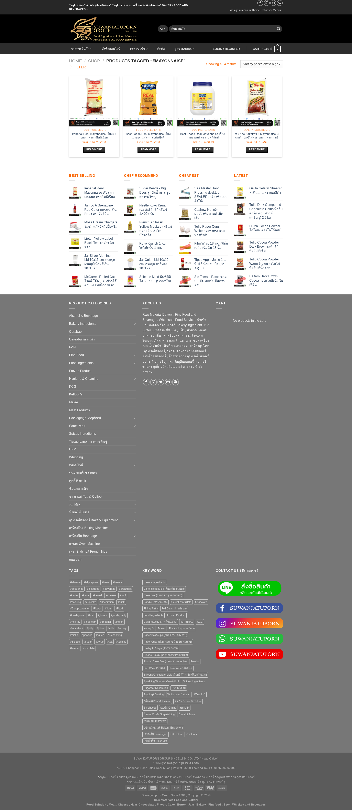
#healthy (75, 621)
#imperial (105, 621)
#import (119, 621)
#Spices (75, 641)
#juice (100, 628)
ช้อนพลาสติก (78, 488)
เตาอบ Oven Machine (84, 543)
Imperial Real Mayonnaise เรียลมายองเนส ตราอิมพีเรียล (94, 135)
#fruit (91, 615)
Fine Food (76, 355)
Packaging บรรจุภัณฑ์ (85, 418)
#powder (87, 635)
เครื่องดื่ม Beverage (83, 536)
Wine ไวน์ (76, 465)
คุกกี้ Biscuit (77, 481)
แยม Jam (75, 559)
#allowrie (75, 582)
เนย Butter (176, 734)
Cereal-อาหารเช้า (82, 339)
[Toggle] (134, 323)
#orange (122, 628)
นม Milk (74, 504)
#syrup (99, 641)
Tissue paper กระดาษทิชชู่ (88, 441)
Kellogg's (75, 394)
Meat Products (79, 410)
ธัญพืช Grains (168, 707)
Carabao (75, 331)
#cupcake (90, 602)
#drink (121, 602)
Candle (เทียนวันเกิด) (155, 602)
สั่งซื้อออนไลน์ (111, 48)
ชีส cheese (150, 707)
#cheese (111, 595)
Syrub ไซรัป (179, 687)
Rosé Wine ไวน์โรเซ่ (180, 668)
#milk (111, 628)
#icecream (90, 621)
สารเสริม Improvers (155, 720)
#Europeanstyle (79, 608)
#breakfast (125, 588)
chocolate (89, 648)
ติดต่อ (161, 48)
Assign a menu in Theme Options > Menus (255, 10)
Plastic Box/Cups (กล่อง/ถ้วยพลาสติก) (166, 654)
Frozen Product (80, 371)
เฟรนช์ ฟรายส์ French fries (88, 551)
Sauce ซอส (77, 426)
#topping (121, 641)
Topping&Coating (154, 694)
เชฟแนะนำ (137, 48)
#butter (74, 595)
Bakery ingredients (82, 323)
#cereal (97, 595)
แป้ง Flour (191, 734)
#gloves (102, 615)
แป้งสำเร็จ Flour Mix (155, 740)
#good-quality (118, 615)
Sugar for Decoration (156, 687)
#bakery (117, 582)
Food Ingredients (81, 363)
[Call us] (280, 3)
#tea (109, 641)
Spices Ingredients (82, 433)
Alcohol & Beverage (83, 315)
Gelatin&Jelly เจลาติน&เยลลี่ (160, 621)
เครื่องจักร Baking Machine (88, 528)
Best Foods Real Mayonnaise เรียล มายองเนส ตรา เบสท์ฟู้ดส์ (148, 135)
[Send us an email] (273, 3)
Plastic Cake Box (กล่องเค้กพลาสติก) (165, 661)
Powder (194, 661)
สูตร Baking (183, 48)
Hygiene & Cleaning (83, 378)
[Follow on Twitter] (160, 382)
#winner (74, 648)
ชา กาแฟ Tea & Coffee (85, 496)
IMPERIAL (186, 621)
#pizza (74, 635)
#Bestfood (93, 588)
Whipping (76, 457)
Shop (94, 60)
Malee (73, 402)
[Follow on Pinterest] (175, 382)
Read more (94, 149)
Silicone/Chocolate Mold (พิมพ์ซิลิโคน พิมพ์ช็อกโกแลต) (175, 674)
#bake (105, 582)
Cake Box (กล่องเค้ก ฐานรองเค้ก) (163, 595)
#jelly (90, 628)
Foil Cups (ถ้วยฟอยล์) (174, 608)
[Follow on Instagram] (267, 3)
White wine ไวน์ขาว (178, 694)
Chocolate (201, 602)
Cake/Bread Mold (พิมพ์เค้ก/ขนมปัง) (164, 588)
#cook (123, 595)
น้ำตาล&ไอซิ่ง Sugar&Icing (159, 714)
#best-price (76, 588)
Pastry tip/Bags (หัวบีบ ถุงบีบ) (161, 648)
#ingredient (76, 628)
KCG (72, 386)
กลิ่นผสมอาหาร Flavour (157, 701)
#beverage (109, 588)
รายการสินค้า (80, 48)
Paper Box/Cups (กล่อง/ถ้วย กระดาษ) (165, 635)
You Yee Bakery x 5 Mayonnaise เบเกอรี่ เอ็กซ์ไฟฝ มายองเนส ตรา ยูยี (256, 135)
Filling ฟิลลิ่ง (151, 608)
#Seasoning (115, 635)
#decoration (107, 602)
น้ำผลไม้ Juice (79, 512)
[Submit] (278, 28)
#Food (119, 608)
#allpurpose (91, 582)
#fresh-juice (77, 615)
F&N (72, 347)
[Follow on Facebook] (260, 3)
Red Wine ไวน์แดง (154, 668)
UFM (72, 449)
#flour (108, 608)
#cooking (75, 602)
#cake (85, 595)
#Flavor (96, 608)
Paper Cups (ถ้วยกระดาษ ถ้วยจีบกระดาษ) (168, 641)
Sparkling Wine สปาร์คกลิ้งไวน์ (161, 681)
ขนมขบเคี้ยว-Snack (83, 473)
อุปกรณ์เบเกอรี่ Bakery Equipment (93, 520)
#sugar (88, 641)
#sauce (100, 635)
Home (75, 60)
